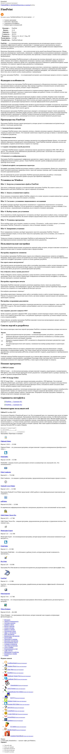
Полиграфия (8, 637)
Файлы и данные (9, 629)
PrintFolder (4, 546)
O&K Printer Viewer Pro (8, 515)
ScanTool (3, 578)
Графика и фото (9, 624)
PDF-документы (9, 634)
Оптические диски (10, 631)
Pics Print (4, 561)
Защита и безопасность (11, 621)
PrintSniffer (4, 456)
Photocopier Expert (7, 530)
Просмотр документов (11, 641)
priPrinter (4, 501)
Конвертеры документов (11, 636)
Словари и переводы (10, 644)
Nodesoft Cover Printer (8, 486)
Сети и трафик (8, 647)
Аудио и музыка (9, 628)
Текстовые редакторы (11, 645)
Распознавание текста (11, 642)
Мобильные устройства (11, 652)
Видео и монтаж (9, 626)
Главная (3, 5)
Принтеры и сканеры (23, 5)
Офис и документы (11, 5)
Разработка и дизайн (10, 653)
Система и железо (9, 623)
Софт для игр (8, 650)
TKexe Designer (6, 609)
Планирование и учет (11, 649)
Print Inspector (5, 593)
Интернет (7, 620)
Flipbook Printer (6, 441)
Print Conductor (6, 472)
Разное (6, 655)
